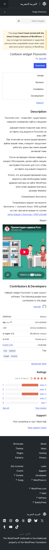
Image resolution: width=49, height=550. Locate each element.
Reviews (40, 82)
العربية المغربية (33, 514)
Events (20, 470)
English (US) (8, 345)
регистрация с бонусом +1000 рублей (27, 214)
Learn (43, 466)
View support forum (37, 427)
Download (40, 65)
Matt (42, 493)
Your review (40, 408)
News (43, 448)
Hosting (42, 453)
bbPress (41, 498)
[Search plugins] (18, 21)
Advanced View (38, 363)
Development (37, 95)
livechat (14, 356)
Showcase (18, 443)
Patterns (19, 457)
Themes (19, 448)
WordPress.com (37, 488)
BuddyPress (39, 502)
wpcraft (42, 58)
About (43, 443)
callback (12, 351)
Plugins (20, 453)
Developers (41, 475)
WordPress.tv (38, 480)
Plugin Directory (39, 12)
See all (6, 408)
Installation (38, 89)
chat (5, 351)
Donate (18, 475)
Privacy (42, 457)
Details (40, 75)
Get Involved (17, 466)
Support (40, 102)
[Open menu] (4, 4)
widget (6, 356)
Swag (19, 480)
